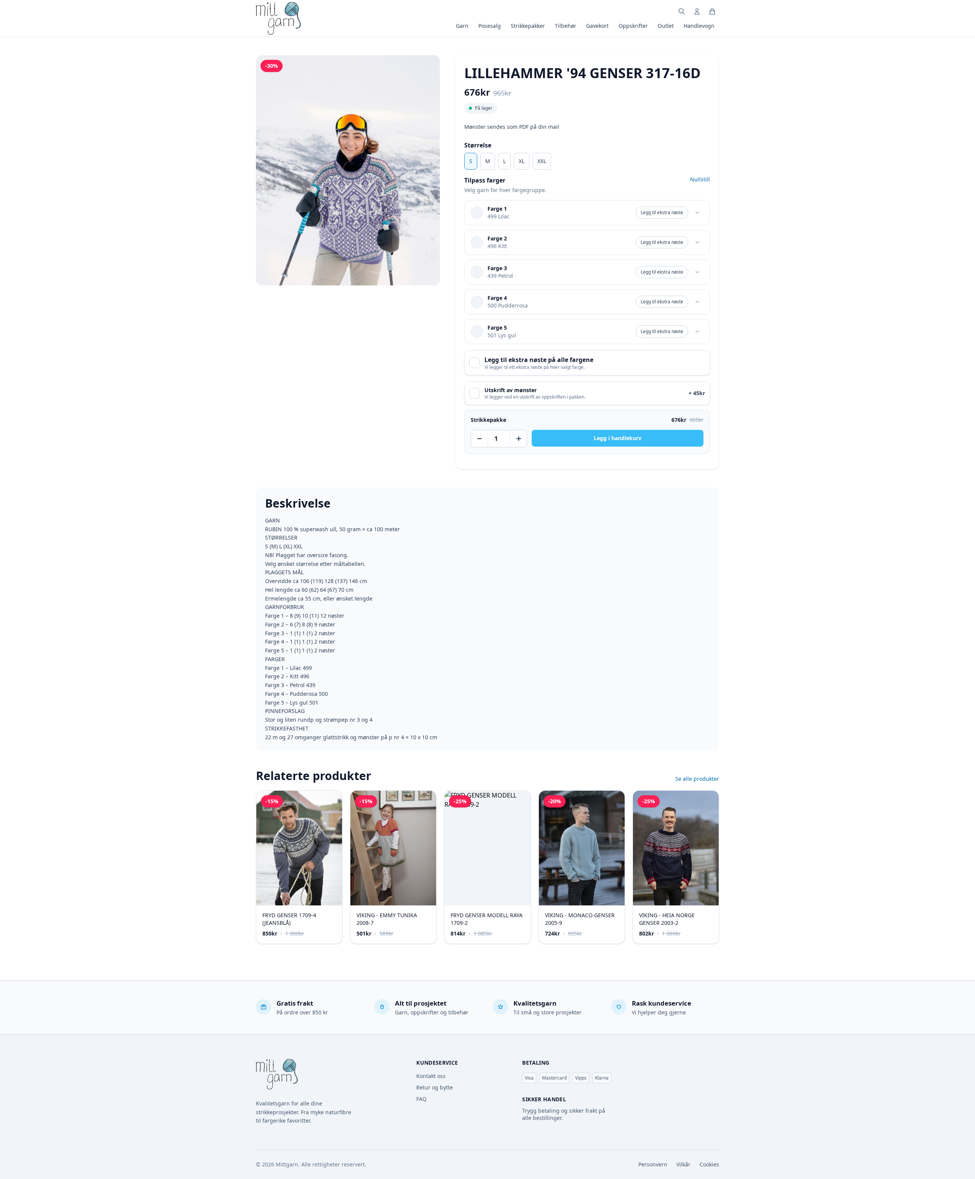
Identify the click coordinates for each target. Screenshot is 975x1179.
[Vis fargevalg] (697, 213)
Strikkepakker (528, 25)
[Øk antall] (518, 438)
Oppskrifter (633, 25)
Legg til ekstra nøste (662, 212)
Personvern (652, 1164)
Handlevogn (699, 25)
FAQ (421, 1098)
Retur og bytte (434, 1087)
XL (521, 161)
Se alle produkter (697, 778)
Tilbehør (565, 25)
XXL (541, 161)
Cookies (709, 1164)
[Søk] (682, 11)
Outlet (666, 25)
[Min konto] (697, 11)
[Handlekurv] (712, 11)
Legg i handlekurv (617, 438)
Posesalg (489, 25)
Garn (462, 25)
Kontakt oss (431, 1076)
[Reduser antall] (479, 438)
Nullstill (700, 179)
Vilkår (683, 1164)
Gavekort (597, 25)
